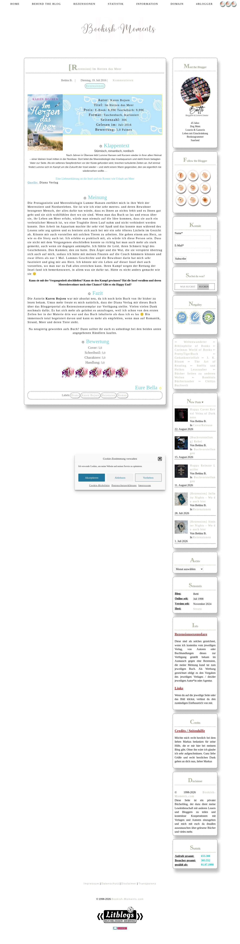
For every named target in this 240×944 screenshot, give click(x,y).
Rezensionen (95, 85)
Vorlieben (148, 477)
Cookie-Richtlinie (99, 485)
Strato (197, 608)
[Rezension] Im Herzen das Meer (95, 68)
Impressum (144, 485)
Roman (122, 395)
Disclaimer (128, 883)
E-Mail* (179, 245)
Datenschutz (110, 883)
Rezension (108, 395)
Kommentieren (123, 80)
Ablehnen (120, 477)
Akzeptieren (91, 477)
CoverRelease (203, 425)
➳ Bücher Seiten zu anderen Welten (195, 373)
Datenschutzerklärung (124, 485)
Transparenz (147, 883)
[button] (160, 458)
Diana (75, 395)
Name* (179, 233)
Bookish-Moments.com (128, 899)
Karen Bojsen (90, 395)
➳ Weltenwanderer (191, 341)
